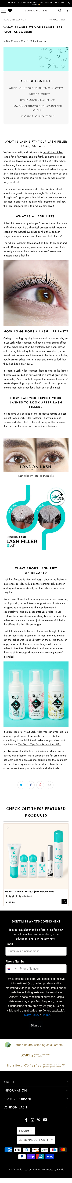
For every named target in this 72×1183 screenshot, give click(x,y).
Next (63, 19)
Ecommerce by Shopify (53, 1169)
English (24, 1131)
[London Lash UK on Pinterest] (39, 1120)
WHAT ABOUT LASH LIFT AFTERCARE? (38, 116)
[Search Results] (60, 10)
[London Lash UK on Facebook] (26, 1120)
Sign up (36, 1025)
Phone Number (15, 961)
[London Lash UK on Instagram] (32, 1120)
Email (9, 944)
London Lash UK (23, 1169)
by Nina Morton (10, 41)
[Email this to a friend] (49, 785)
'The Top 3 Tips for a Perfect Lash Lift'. (39, 744)
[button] (13, 896)
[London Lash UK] (36, 10)
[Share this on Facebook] (31, 785)
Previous (53, 19)
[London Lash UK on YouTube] (45, 1120)
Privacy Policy (30, 1014)
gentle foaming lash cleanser (49, 584)
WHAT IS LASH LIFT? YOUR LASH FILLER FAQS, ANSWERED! (36, 88)
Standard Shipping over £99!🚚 (36, 3)
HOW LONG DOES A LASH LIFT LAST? (37, 100)
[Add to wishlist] (7, 827)
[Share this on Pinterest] (40, 785)
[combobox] (12, 968)
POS (35, 1169)
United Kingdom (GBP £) (34, 1140)
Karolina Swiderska (44, 476)
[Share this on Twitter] (21, 785)
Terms (46, 1014)
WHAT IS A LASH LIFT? (39, 94)
